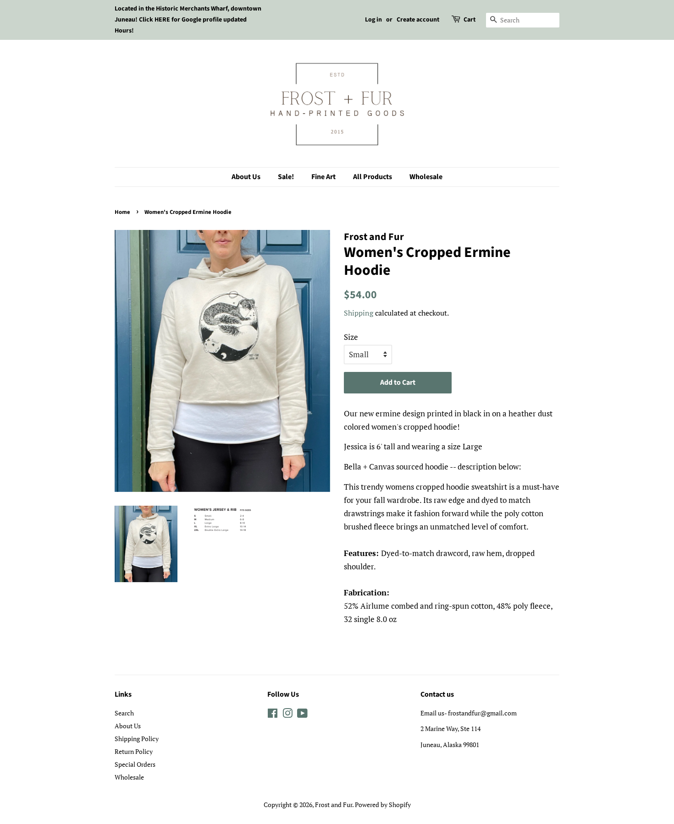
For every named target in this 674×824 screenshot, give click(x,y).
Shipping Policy (137, 738)
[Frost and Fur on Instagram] (287, 714)
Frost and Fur (333, 804)
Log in (373, 19)
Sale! (286, 177)
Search (124, 713)
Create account (418, 19)
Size (351, 337)
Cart (469, 19)
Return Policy (134, 751)
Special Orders (135, 764)
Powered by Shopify (383, 804)
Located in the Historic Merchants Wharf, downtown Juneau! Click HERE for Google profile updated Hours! (188, 19)
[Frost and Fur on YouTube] (302, 714)
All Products (372, 177)
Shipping (358, 313)
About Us (246, 177)
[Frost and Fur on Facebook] (272, 714)
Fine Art (323, 177)
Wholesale (425, 177)
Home (122, 212)
